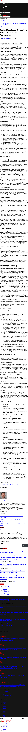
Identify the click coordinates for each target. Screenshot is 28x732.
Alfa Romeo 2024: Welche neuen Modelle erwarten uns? (13, 626)
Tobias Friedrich (5, 38)
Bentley (4, 8)
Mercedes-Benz (7, 591)
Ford (4, 715)
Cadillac (4, 706)
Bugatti (4, 702)
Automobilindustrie (7, 695)
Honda (4, 716)
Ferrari (4, 712)
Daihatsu (5, 711)
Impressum (2, 720)
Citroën (4, 708)
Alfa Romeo (5, 4)
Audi (3, 7)
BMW (4, 698)
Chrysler (4, 707)
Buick (4, 703)
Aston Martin (5, 6)
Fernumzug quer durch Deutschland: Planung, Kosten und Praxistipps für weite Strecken (13, 558)
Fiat (3, 713)
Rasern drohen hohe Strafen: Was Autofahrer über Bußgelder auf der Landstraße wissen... (12, 685)
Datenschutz (8, 720)
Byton (4, 704)
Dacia (4, 710)
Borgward (5, 699)
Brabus (4, 700)
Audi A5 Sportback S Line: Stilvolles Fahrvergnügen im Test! (11, 489)
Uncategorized (6, 594)
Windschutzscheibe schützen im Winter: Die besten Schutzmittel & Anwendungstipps (12, 571)
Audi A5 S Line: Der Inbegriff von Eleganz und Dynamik (10, 484)
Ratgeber (4, 10)
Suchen (1, 543)
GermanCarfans (5, 3)
